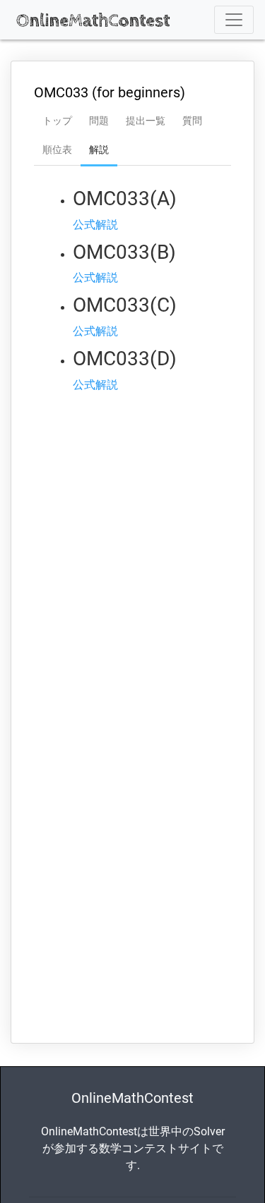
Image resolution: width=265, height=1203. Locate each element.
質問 (192, 120)
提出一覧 (145, 120)
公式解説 (95, 224)
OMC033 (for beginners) (109, 92)
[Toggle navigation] (234, 20)
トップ (57, 120)
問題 (99, 120)
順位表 (57, 149)
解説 (99, 149)
